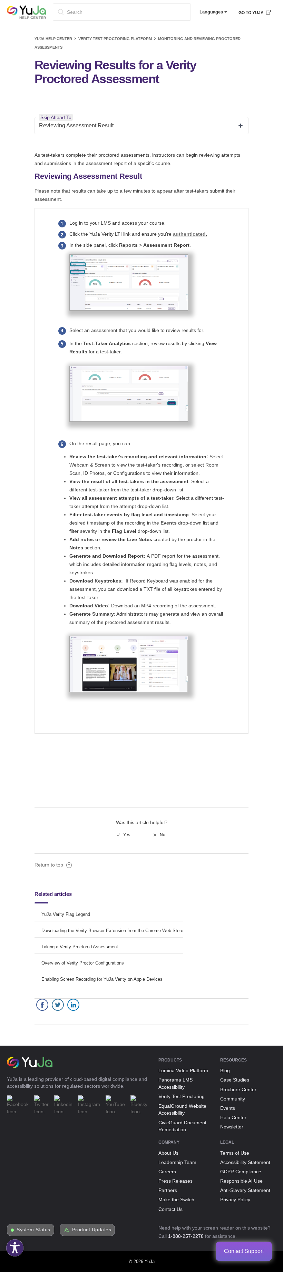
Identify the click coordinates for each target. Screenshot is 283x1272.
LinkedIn (73, 1006)
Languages (211, 11)
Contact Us (170, 1209)
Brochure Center (238, 1089)
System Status (33, 1229)
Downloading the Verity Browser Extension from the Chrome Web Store (112, 930)
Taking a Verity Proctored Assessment (79, 946)
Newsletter (231, 1126)
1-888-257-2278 (186, 1236)
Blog (225, 1070)
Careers (167, 1171)
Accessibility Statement (245, 1162)
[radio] (123, 835)
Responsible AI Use (241, 1181)
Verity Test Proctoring (181, 1096)
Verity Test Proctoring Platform (115, 39)
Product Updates (91, 1229)
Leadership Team (177, 1162)
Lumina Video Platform (183, 1070)
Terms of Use (234, 1153)
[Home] (26, 17)
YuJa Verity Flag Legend (65, 914)
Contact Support (244, 1251)
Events (227, 1108)
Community (232, 1099)
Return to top (50, 865)
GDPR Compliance (240, 1171)
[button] (14, 1247)
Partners (167, 1190)
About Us (168, 1153)
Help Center (233, 1117)
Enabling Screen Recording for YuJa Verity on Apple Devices (102, 979)
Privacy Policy (235, 1199)
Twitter (58, 1006)
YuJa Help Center (53, 39)
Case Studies (234, 1080)
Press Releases (175, 1181)
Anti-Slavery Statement (245, 1190)
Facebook (42, 1006)
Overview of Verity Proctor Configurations (82, 963)
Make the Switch (176, 1199)
